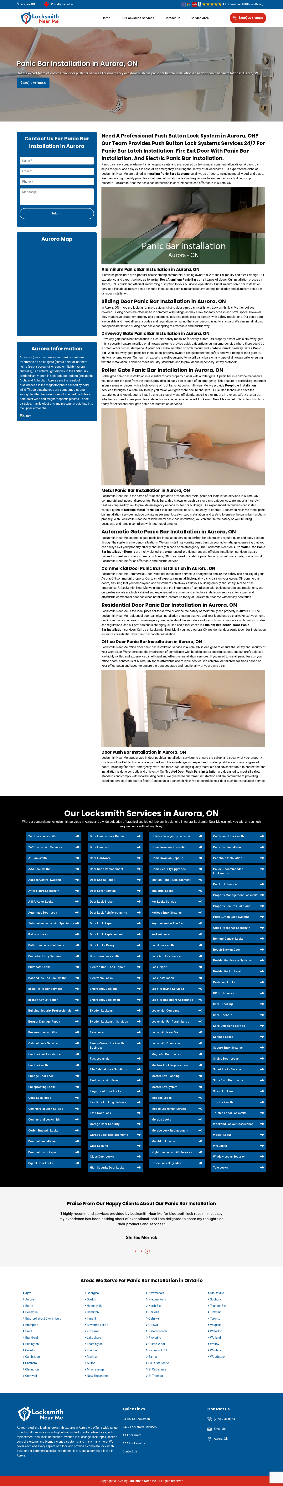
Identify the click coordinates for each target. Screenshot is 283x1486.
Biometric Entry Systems (44, 956)
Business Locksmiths (42, 1032)
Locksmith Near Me (165, 1032)
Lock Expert (159, 967)
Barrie (29, 1306)
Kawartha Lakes (97, 1325)
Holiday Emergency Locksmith (172, 836)
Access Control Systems (44, 880)
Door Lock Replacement (106, 934)
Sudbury (215, 1299)
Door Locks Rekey (102, 945)
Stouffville (217, 1293)
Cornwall (31, 1376)
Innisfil (91, 1318)
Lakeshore (94, 1337)
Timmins (216, 1312)
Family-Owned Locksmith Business (107, 1046)
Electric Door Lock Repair (107, 967)
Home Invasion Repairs (167, 858)
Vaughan (215, 1325)
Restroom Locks (224, 982)
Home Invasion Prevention (169, 847)
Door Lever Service (103, 891)
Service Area (200, 18)
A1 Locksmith (37, 858)
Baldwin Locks (38, 934)
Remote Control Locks (228, 938)
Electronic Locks (101, 978)
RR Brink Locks (223, 993)
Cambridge (32, 1357)
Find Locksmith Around (105, 1080)
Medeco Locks (162, 1098)
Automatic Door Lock (42, 912)
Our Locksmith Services (137, 18)
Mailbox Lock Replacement (170, 1065)
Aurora (29, 1299)
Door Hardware (100, 858)
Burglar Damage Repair (44, 1021)
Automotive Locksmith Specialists (51, 923)
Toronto (215, 1318)
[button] (135, 1251)
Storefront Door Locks (228, 1080)
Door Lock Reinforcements (108, 912)
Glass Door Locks (102, 1156)
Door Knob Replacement (106, 869)
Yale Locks (220, 1167)
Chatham (31, 1363)
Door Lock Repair (102, 923)
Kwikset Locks (161, 934)
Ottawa (153, 1325)
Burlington (32, 1344)
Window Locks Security (228, 1156)
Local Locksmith (163, 945)
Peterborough (157, 1331)
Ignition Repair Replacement (171, 880)
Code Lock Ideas (39, 1098)
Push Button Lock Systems (231, 917)
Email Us (220, 1429)
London (92, 1350)
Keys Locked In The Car (167, 923)
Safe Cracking (223, 1004)
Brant (28, 1331)
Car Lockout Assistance (44, 1054)
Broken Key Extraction (43, 1000)
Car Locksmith (38, 1065)
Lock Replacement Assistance (172, 1000)
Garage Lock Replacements (109, 1135)
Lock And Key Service (166, 956)
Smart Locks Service (227, 1069)
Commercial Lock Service (45, 1108)
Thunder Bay (218, 1306)
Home (106, 18)
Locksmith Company (165, 1010)
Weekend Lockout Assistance (233, 1124)
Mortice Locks (161, 1119)
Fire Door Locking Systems (108, 1102)
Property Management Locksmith (236, 895)
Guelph (91, 1299)
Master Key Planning (166, 1076)
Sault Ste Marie (158, 1363)
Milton (91, 1363)
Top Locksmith (223, 1102)
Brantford (31, 1337)
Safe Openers (222, 1015)
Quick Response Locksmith (231, 928)
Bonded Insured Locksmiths (47, 978)
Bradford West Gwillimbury (43, 1318)
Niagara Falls (157, 1299)
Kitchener (93, 1331)
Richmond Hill (157, 1350)
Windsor (215, 1350)
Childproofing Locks (41, 1087)
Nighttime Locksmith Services (172, 1152)
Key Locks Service (164, 901)
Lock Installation (163, 978)
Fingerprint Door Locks (105, 1091)
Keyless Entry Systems (167, 912)
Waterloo (216, 1331)
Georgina (93, 1293)
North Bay (155, 1306)
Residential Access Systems (232, 960)
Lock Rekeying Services (168, 989)
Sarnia (152, 1357)
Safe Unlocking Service (229, 1026)
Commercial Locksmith (44, 1119)
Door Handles (99, 847)
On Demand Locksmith (228, 836)
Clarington (32, 1369)
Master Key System (164, 1087)
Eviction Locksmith (102, 1010)
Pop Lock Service (225, 884)
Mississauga (95, 1369)
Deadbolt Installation (42, 1141)
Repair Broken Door (226, 949)
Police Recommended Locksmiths (228, 871)
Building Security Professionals (49, 1010)
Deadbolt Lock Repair (43, 1152)
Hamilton (93, 1312)
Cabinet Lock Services (43, 1043)
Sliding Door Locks (226, 1058)
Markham (93, 1357)
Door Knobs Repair (103, 880)
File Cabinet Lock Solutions (108, 1069)
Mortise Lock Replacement (170, 1130)
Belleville (31, 1312)
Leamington (95, 1344)
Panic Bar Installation (228, 847)
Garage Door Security (104, 1124)
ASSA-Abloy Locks (40, 901)
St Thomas (155, 1376)
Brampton (31, 1325)
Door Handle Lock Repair (107, 836)
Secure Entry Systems (228, 1047)
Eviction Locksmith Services (109, 1021)
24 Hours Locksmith (42, 836)
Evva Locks (97, 1032)
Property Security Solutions (231, 906)
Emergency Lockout (103, 989)
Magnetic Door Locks (166, 1054)
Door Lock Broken (102, 901)
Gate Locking (99, 1146)
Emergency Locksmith (105, 1000)
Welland (215, 1337)
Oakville (153, 1312)
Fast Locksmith (100, 1058)
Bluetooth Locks (39, 967)
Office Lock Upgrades (166, 1163)
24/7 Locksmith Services (45, 847)
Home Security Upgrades (169, 869)
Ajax (28, 1293)
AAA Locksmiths (39, 869)
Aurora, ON (28, 4)
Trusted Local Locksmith (230, 1113)
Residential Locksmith (228, 971)
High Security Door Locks (107, 1167)
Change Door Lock (41, 1076)
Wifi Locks (220, 1146)
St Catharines (157, 1369)
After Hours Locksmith (43, 891)
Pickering (154, 1337)
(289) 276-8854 (251, 18)
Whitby (214, 1344)
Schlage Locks (223, 1037)
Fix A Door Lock (100, 1113)
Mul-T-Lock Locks (164, 1141)
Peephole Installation (227, 858)
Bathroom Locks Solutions (46, 945)
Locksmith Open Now (166, 1043)
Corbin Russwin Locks (43, 1130)
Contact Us (172, 18)
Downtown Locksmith (104, 956)
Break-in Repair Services (45, 989)
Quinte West (156, 1344)
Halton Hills (94, 1306)
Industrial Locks (162, 891)
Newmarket (156, 1293)
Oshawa (153, 1318)
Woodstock (217, 1357)
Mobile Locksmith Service (169, 1108)
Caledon (30, 1350)
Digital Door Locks (40, 1163)
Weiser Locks (222, 1135)
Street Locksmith (224, 1091)
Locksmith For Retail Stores (170, 1021)
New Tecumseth (98, 1376)
